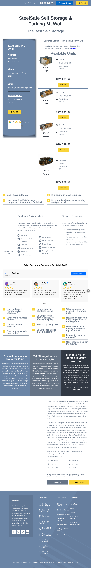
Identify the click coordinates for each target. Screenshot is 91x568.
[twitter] (45, 3)
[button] (23, 195)
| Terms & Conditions (62, 562)
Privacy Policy (53, 562)
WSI (77, 562)
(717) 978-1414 (15, 3)
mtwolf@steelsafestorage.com (20, 88)
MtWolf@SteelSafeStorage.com (29, 3)
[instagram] (48, 3)
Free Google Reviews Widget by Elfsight (22, 124)
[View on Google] (6, 284)
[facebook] (41, 3)
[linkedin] (52, 3)
